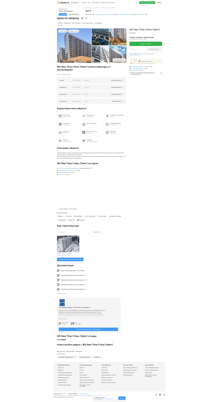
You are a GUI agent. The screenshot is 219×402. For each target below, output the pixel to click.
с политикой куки (108, 399)
